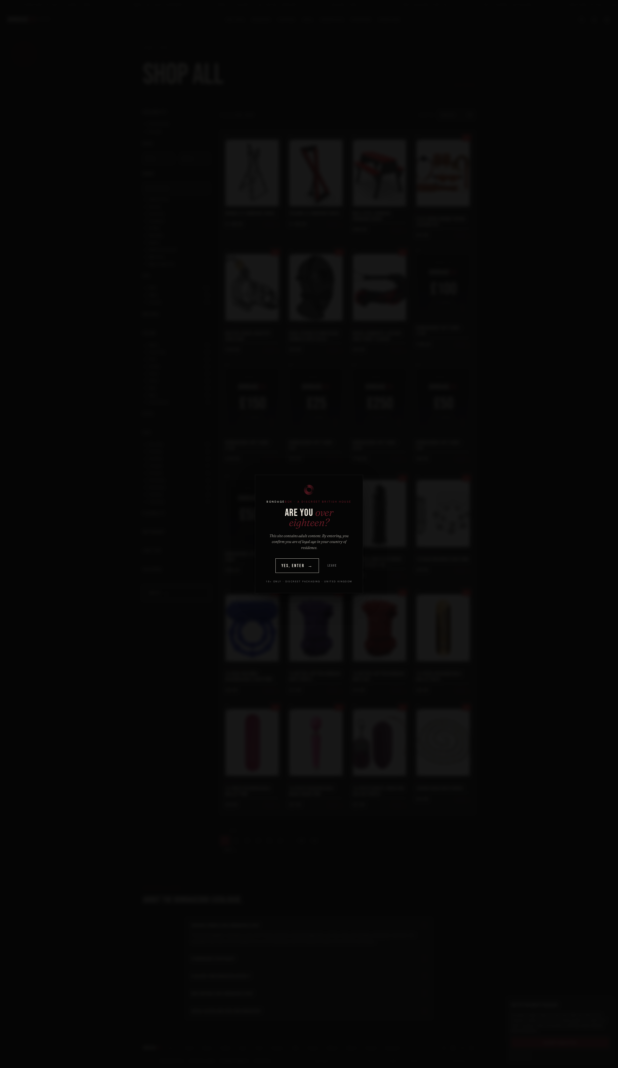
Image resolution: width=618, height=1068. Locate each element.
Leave (332, 566)
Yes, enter (297, 565)
